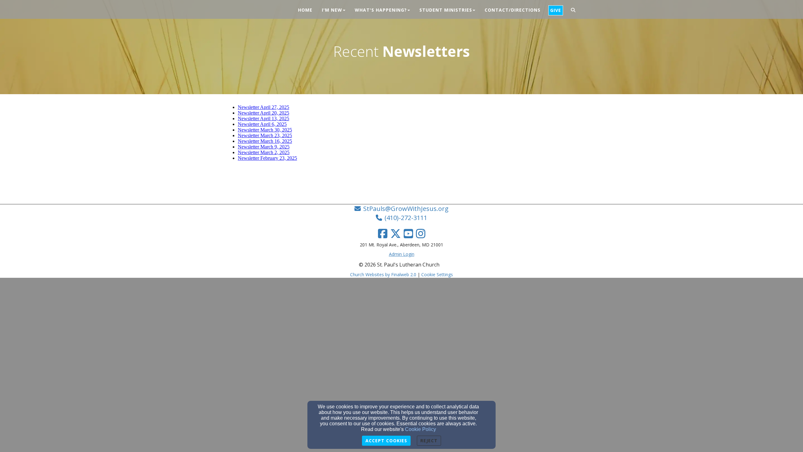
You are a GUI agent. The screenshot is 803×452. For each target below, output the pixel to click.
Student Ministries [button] (445, 10)
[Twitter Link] (395, 233)
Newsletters (426, 51)
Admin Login (401, 254)
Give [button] (555, 10)
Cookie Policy (420, 429)
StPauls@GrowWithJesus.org (406, 208)
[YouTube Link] (408, 233)
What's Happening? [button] (381, 10)
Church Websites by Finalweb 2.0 (383, 274)
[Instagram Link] (420, 233)
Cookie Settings (437, 274)
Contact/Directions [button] (512, 10)
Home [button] (305, 10)
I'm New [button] (332, 10)
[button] (573, 10)
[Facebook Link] (382, 233)
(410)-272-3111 (406, 217)
